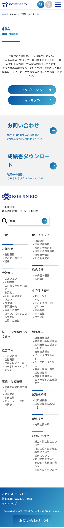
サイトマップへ (32, 100)
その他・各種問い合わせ (45, 464)
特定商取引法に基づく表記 (17, 498)
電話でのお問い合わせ (45, 471)
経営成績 (9, 394)
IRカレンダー (41, 296)
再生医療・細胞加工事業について (45, 450)
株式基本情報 (41, 275)
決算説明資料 (41, 244)
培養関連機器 (41, 351)
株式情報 (37, 269)
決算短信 (39, 240)
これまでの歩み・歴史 (15, 287)
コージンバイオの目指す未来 (15, 315)
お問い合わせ (30, 520)
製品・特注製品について (45, 443)
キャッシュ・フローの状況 (15, 402)
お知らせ (7, 248)
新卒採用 (37, 418)
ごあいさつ (10, 278)
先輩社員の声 (41, 424)
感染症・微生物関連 (45, 341)
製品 (6, 261)
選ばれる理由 (11, 310)
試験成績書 (40, 372)
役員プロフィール (14, 363)
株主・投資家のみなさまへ (15, 334)
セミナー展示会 (13, 258)
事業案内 (9, 292)
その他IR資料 (41, 258)
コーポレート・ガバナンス (15, 368)
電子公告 (39, 313)
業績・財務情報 (12, 381)
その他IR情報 (40, 290)
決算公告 (39, 317)
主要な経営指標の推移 (15, 388)
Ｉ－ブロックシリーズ (45, 363)
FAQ (36, 299)
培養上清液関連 (43, 376)
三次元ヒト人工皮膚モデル (45, 381)
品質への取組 (11, 320)
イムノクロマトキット (45, 356)
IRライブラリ (40, 235)
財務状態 (9, 397)
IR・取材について (44, 459)
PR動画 (8, 303)
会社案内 (7, 273)
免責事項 (39, 310)
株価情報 (39, 279)
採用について (41, 455)
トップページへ (32, 89)
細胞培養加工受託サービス (45, 346)
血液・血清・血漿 (44, 369)
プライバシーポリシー (14, 493)
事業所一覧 (10, 306)
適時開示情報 (41, 254)
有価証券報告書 (43, 247)
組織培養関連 (41, 337)
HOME (5, 14)
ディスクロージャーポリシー (45, 304)
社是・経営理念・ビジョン (15, 297)
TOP (5, 235)
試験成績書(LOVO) (44, 403)
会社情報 (9, 254)
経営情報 (7, 350)
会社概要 (9, 282)
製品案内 (37, 332)
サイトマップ (9, 503)
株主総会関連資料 (44, 251)
